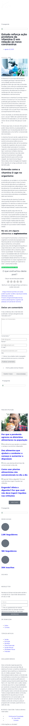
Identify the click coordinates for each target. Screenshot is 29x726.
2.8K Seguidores (9, 534)
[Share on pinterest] (4, 54)
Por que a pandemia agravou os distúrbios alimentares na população (14, 437)
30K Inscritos (7, 567)
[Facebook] (3, 580)
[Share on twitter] (3, 54)
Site (2, 353)
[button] (9, 724)
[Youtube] (12, 580)
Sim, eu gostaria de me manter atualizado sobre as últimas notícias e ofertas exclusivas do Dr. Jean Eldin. (12, 609)
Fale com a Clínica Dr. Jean (9, 267)
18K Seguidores (9, 551)
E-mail (3, 347)
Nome (3, 341)
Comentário (5, 336)
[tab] (8, 374)
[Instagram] (7, 580)
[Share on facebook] (1, 54)
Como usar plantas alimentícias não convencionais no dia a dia (14, 472)
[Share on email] (5, 54)
